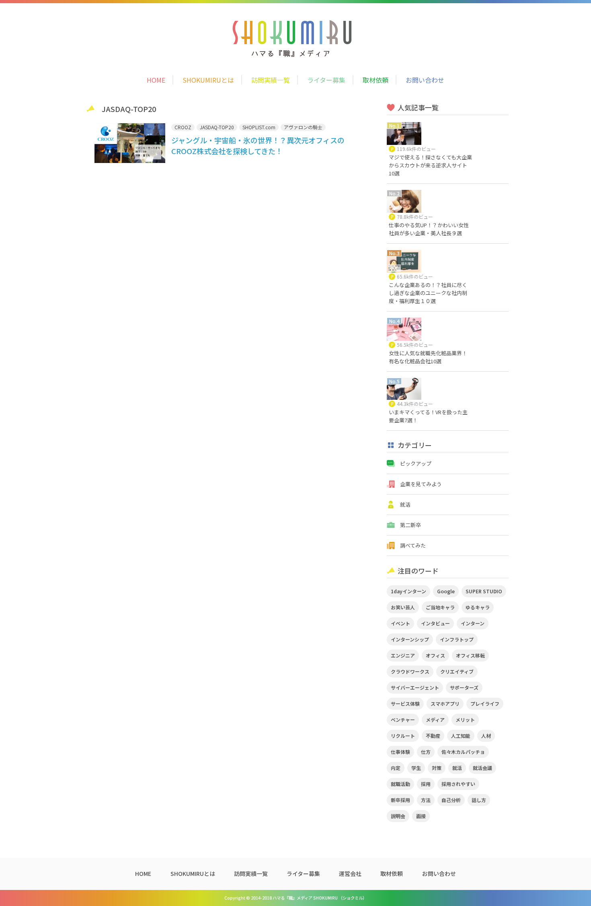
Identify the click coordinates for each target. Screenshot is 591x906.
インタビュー (435, 623)
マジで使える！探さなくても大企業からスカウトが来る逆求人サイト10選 (430, 165)
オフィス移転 (470, 655)
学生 (416, 767)
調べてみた (413, 545)
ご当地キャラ (440, 607)
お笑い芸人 (403, 607)
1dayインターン (408, 591)
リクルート (403, 735)
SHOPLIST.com (258, 127)
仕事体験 (400, 751)
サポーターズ (464, 687)
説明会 (398, 815)
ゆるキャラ (478, 607)
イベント (400, 623)
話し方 (479, 799)
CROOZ (182, 127)
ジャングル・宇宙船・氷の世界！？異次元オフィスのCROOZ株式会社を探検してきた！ (258, 145)
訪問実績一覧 (270, 80)
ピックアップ (415, 463)
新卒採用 (400, 799)
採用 (426, 783)
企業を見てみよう (421, 484)
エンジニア (403, 655)
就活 (405, 504)
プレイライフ (484, 703)
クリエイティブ (457, 671)
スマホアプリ (445, 703)
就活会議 (482, 767)
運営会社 (350, 873)
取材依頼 (375, 80)
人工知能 (460, 735)
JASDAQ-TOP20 (217, 127)
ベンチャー (403, 719)
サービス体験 (405, 703)
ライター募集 (326, 80)
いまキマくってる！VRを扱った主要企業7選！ (428, 416)
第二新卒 (410, 525)
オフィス (435, 655)
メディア (435, 719)
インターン (472, 623)
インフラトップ (457, 639)
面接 (421, 815)
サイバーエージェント (415, 687)
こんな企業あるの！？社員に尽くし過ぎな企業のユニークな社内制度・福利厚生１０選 (428, 293)
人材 (486, 735)
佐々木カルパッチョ (463, 751)
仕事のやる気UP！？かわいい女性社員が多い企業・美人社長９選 (429, 229)
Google (446, 591)
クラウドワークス (410, 671)
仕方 (426, 751)
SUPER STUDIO (484, 591)
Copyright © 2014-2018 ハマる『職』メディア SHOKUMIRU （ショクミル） (295, 898)
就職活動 (400, 783)
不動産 (433, 735)
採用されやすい (458, 783)
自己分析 (451, 799)
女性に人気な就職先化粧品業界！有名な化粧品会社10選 (428, 357)
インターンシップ (410, 639)
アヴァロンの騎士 (303, 127)
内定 (395, 767)
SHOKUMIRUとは (208, 80)
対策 (436, 767)
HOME (156, 80)
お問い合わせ (425, 80)
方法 (426, 799)
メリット (465, 719)
